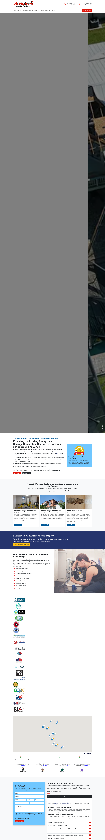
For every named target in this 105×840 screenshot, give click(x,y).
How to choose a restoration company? (56, 796)
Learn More (18, 524)
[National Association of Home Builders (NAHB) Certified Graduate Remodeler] (52, 661)
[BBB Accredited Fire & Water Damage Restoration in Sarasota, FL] (52, 600)
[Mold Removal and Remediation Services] (79, 502)
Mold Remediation (74, 510)
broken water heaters (19, 455)
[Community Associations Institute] (52, 679)
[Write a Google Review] (20, 757)
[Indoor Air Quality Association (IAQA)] (52, 667)
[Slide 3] (102, 428)
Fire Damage (35, 10)
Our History (16, 473)
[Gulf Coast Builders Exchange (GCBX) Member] (52, 691)
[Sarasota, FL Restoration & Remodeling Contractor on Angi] (52, 685)
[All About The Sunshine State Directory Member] (52, 649)
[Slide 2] (102, 426)
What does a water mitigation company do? (57, 838)
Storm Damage (44, 10)
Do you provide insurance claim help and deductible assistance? (62, 828)
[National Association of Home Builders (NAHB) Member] (52, 697)
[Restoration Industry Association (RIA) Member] (52, 709)
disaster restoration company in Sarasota (64, 802)
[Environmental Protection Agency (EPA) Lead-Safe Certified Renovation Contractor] (52, 618)
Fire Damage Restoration (51, 510)
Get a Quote (86, 10)
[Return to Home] (25, 4)
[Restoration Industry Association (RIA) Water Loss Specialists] (52, 630)
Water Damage (26, 10)
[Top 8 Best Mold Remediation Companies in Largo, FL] (52, 606)
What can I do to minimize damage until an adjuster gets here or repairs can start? (65, 835)
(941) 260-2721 (73, 4)
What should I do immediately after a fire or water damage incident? (62, 832)
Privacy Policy (32, 816)
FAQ (50, 10)
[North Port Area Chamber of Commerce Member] (52, 636)
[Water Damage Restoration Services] (26, 502)
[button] (47, 728)
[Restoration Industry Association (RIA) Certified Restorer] (52, 624)
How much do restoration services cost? (56, 822)
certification (56, 803)
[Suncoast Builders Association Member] (52, 642)
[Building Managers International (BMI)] (52, 673)
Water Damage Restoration (25, 510)
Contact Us (54, 10)
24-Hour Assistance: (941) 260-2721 (22, 544)
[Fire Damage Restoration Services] (52, 502)
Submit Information (19, 821)
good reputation (65, 803)
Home (15, 10)
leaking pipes (59, 453)
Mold (39, 10)
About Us (19, 10)
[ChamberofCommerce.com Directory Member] (52, 655)
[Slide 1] (102, 425)
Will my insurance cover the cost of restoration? (58, 825)
